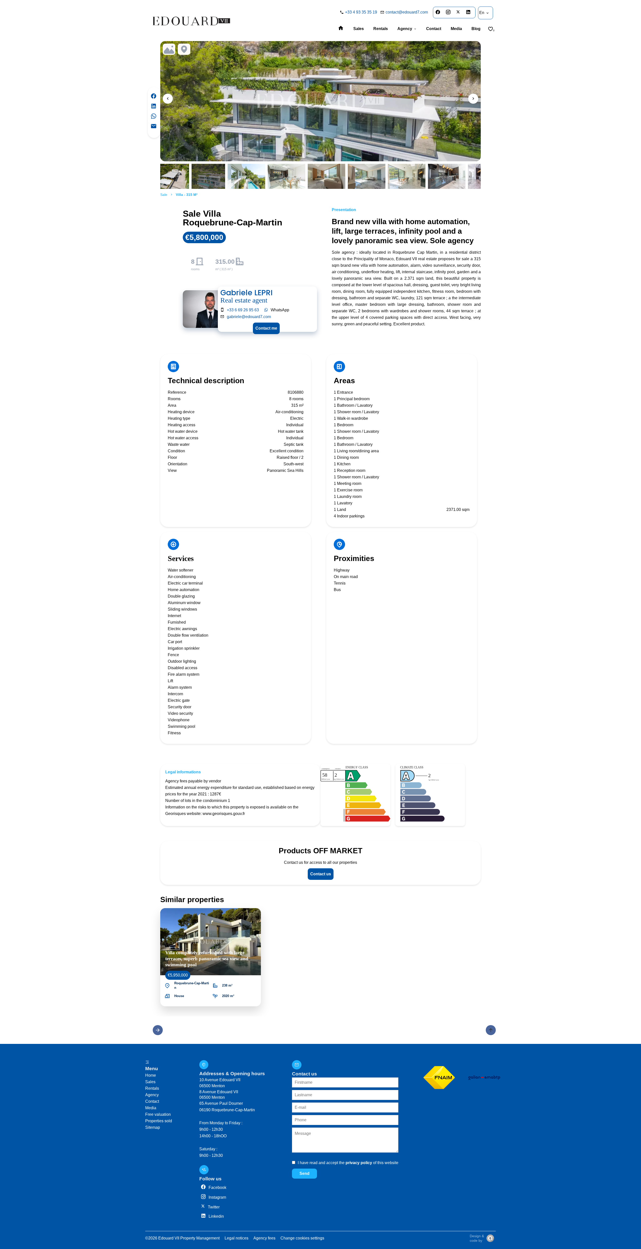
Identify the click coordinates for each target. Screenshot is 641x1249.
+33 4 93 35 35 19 (361, 12)
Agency (152, 1095)
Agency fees (264, 1238)
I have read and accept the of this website (348, 1163)
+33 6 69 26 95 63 (243, 310)
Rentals (152, 1088)
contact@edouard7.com (407, 12)
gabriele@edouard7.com (249, 317)
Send (304, 1173)
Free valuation (158, 1114)
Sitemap (152, 1127)
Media (150, 1108)
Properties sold (158, 1121)
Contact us (320, 874)
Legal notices (236, 1238)
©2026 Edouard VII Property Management (182, 1238)
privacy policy (359, 1163)
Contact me (266, 328)
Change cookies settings (302, 1238)
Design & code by (477, 1238)
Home (150, 1075)
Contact (152, 1101)
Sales (150, 1082)
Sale (163, 195)
